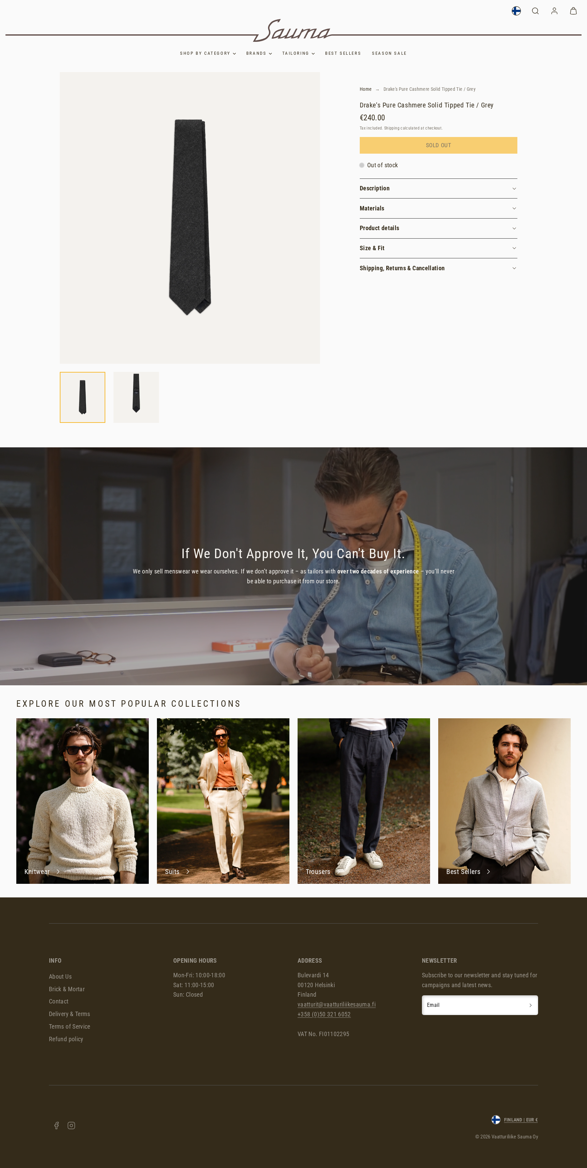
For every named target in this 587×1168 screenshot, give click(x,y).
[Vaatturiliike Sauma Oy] (293, 30)
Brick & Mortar (67, 989)
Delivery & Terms (69, 1013)
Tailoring (295, 53)
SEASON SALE (389, 53)
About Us (60, 976)
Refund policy (66, 1039)
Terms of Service (69, 1026)
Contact (59, 1001)
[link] (516, 11)
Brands (256, 53)
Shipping (391, 128)
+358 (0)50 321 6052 (324, 1014)
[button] (535, 11)
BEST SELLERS (343, 53)
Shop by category (205, 53)
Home (366, 89)
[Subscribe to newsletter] (530, 1005)
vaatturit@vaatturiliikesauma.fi (337, 1004)
